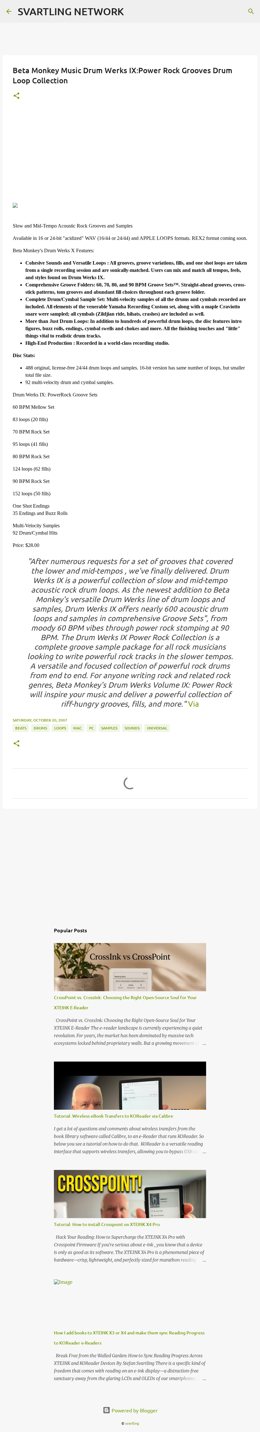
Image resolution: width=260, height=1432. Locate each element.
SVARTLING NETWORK (71, 11)
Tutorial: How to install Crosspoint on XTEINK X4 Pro (107, 1224)
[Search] (251, 11)
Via (193, 703)
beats (20, 728)
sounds (132, 728)
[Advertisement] (130, 155)
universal (157, 728)
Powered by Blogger (134, 1410)
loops (60, 728)
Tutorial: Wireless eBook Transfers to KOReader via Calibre (113, 1116)
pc (91, 728)
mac (77, 728)
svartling (132, 1423)
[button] (16, 96)
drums (40, 728)
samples (109, 728)
